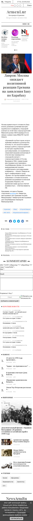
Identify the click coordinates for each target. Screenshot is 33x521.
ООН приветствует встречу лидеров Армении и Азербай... (18, 239)
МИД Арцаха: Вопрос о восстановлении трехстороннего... (16, 247)
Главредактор (10, 99)
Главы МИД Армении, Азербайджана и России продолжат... (18, 233)
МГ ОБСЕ (7, 212)
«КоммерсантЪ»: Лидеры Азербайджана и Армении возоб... (17, 241)
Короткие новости (16, 17)
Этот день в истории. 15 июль (12, 318)
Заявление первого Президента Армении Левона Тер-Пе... (17, 250)
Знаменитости (21, 321)
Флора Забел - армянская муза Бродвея (19, 452)
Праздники (20, 331)
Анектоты (20, 482)
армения (7, 209)
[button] (26, 24)
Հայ (12, 5)
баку (15, 209)
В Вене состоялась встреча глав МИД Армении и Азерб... (18, 244)
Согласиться (16, 518)
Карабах (17, 99)
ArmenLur (16, 11)
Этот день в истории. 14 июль (12, 342)
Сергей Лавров (25, 209)
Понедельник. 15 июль (9, 337)
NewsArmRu (16, 498)
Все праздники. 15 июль (10, 333)
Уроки (5, 478)
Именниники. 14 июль (9, 347)
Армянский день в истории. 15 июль (13, 328)
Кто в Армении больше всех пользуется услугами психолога (22, 464)
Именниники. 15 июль (9, 323)
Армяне (18, 326)
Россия (17, 310)
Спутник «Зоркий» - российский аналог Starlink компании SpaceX (15, 312)
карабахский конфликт (21, 212)
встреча (13, 193)
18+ (4, 486)
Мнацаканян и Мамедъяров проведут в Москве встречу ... (18, 236)
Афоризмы (15, 478)
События (19, 317)
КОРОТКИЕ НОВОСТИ (11, 306)
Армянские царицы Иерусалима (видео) (21, 441)
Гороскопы (20, 336)
